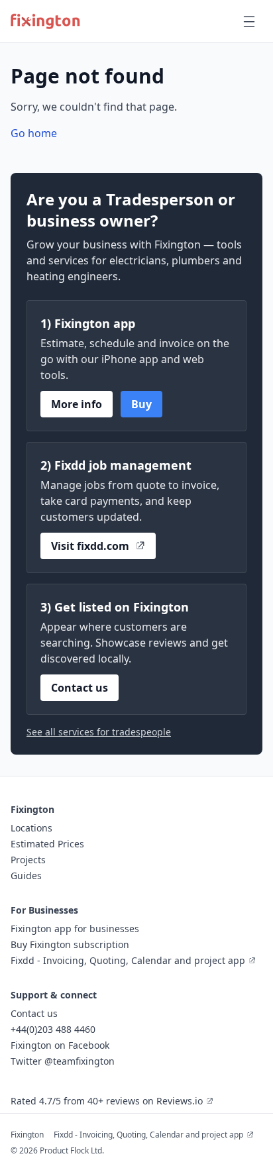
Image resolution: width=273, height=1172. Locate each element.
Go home (34, 133)
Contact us (79, 687)
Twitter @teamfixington (63, 1061)
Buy (141, 404)
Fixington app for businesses (75, 928)
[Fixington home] (45, 21)
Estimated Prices (47, 843)
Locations (31, 828)
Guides (26, 875)
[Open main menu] (249, 21)
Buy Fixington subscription (70, 944)
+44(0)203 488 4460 (53, 1029)
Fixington (27, 1134)
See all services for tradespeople (99, 731)
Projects (28, 859)
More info (76, 404)
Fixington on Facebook (60, 1045)
